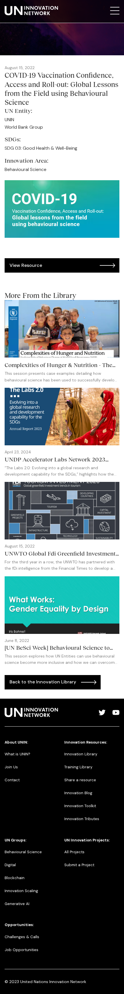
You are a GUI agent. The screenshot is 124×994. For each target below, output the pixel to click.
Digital (10, 864)
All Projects (74, 851)
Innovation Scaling (21, 890)
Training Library (78, 767)
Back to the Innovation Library (43, 682)
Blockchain (15, 877)
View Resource (26, 265)
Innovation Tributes (81, 818)
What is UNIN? (17, 754)
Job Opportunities (21, 949)
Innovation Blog (78, 792)
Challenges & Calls (22, 936)
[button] (115, 10)
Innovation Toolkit (80, 805)
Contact (12, 780)
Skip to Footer (9, 6)
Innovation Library (80, 754)
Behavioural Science (23, 851)
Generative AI (17, 903)
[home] (31, 10)
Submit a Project (79, 864)
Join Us (11, 767)
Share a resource (80, 780)
